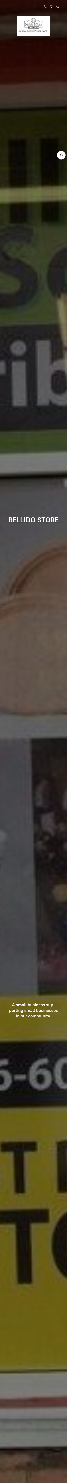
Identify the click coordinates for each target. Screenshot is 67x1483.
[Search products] (61, 155)
